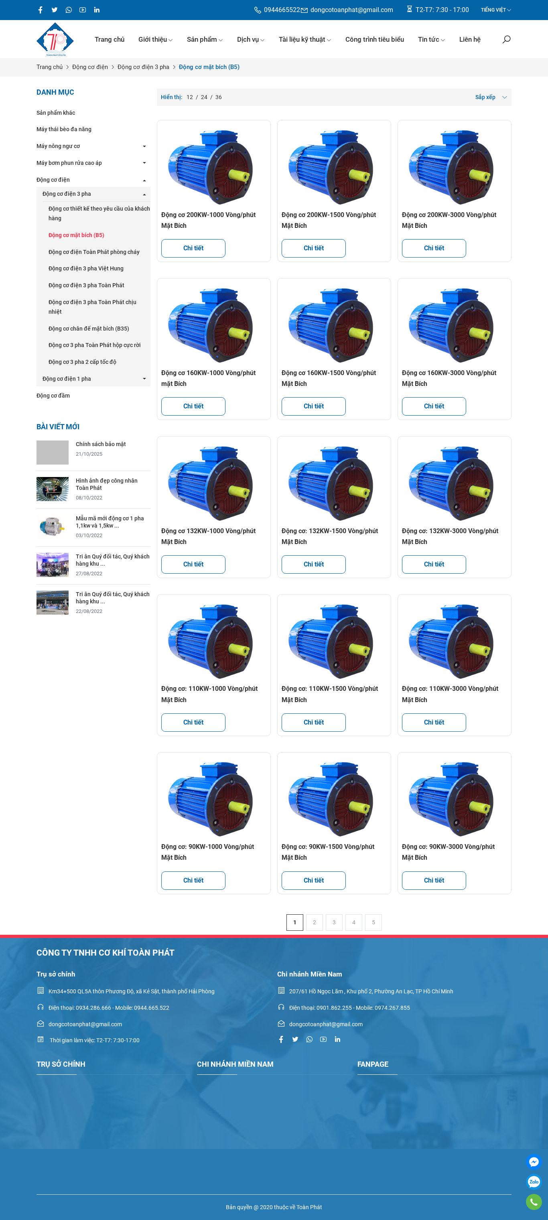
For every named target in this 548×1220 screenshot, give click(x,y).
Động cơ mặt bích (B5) (76, 235)
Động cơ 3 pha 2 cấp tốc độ (82, 362)
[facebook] (41, 10)
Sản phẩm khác (56, 113)
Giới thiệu (152, 39)
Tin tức (428, 39)
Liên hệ (470, 39)
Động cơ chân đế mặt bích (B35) (89, 328)
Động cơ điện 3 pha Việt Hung (86, 268)
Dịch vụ (248, 39)
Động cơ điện (90, 67)
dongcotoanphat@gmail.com (352, 10)
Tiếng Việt (493, 10)
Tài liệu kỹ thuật (302, 39)
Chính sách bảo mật (101, 444)
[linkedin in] (97, 10)
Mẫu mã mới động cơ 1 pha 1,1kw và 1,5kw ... (110, 522)
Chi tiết (193, 248)
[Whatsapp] (69, 10)
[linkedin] (337, 1039)
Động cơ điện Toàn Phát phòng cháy (94, 252)
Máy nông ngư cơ (58, 146)
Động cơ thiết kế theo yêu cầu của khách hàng (99, 213)
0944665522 (282, 10)
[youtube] (83, 10)
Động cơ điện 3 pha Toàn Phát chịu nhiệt (92, 307)
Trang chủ (109, 39)
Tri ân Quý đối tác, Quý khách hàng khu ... (113, 560)
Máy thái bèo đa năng (64, 129)
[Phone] (534, 1202)
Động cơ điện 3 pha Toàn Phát (86, 285)
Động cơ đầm (53, 395)
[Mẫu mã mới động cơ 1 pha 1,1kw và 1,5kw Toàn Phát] (53, 526)
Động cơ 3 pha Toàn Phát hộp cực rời (95, 345)
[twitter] (55, 10)
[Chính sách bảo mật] (53, 452)
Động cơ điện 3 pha (143, 67)
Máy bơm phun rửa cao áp (69, 163)
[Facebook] (534, 1162)
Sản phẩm (202, 39)
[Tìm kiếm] (506, 39)
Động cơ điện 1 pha (67, 379)
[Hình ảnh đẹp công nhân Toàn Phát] (53, 488)
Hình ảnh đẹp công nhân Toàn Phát (107, 484)
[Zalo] (534, 1182)
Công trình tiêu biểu (374, 39)
